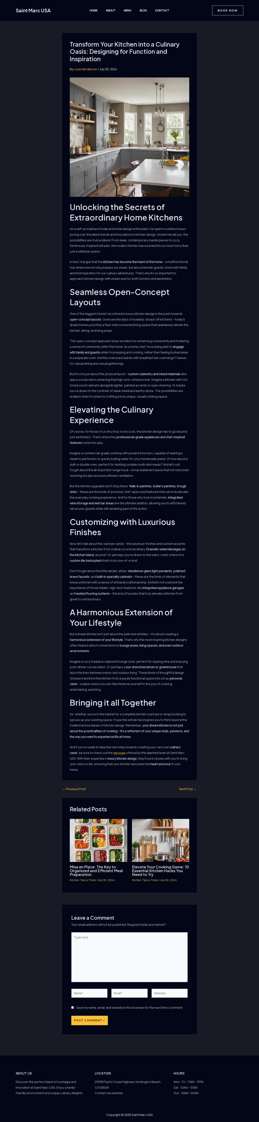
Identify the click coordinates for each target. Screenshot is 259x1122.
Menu (127, 10)
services (119, 753)
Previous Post (74, 788)
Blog (143, 10)
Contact (162, 10)
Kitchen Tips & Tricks (83, 880)
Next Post (187, 788)
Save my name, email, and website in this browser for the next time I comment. (129, 1007)
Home (93, 10)
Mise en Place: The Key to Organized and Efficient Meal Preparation (96, 870)
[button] (227, 10)
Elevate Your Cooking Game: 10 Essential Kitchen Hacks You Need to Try (160, 870)
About (110, 10)
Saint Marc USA (33, 10)
